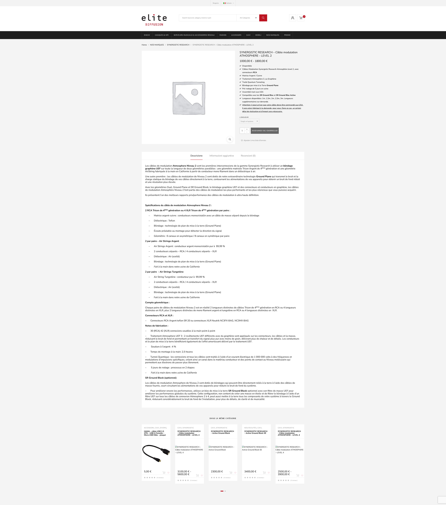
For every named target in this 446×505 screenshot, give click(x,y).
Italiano (229, 3)
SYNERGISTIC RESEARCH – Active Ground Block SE (255, 432)
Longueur (244, 117)
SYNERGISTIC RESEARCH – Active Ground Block (222, 432)
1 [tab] (222, 491)
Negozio (216, 3)
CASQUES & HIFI (162, 35)
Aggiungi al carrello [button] (164, 473)
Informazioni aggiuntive (222, 155)
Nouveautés (250, 428)
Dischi (147, 35)
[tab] (196, 156)
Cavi (248, 35)
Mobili (258, 35)
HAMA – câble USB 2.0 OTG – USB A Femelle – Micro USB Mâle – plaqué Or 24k (155, 434)
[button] (230, 139)
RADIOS (223, 35)
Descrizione (196, 155)
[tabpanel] (156, 452)
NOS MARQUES (272, 35)
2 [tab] (225, 491)
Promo (287, 35)
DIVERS (163, 428)
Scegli (197, 476)
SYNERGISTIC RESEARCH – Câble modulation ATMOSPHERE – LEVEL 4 (188, 433)
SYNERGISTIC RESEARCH (178, 45)
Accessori (236, 35)
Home (144, 45)
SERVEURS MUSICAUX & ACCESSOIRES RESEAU (194, 35)
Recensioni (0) (248, 155)
